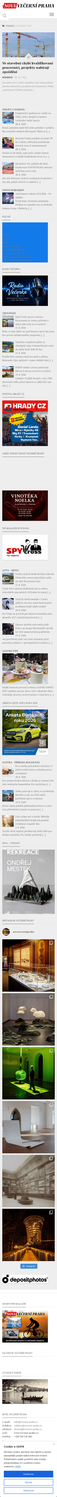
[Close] (54, 1444)
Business (7, 77)
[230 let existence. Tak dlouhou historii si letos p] (28, 1181)
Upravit (28, 1482)
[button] (28, 882)
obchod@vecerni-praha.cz (27, 1429)
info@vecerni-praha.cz (26, 1421)
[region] (28, 1469)
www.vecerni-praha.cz (26, 1432)
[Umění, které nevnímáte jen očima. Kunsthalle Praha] (28, 1019)
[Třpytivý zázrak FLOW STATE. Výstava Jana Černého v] (28, 1073)
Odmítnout (28, 1490)
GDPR (18, 1466)
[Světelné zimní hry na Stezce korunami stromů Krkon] (28, 1235)
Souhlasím (28, 1474)
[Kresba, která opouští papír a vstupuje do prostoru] (28, 1127)
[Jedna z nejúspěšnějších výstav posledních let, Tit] (28, 965)
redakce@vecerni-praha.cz (28, 1425)
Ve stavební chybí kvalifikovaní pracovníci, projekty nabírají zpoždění (27, 67)
